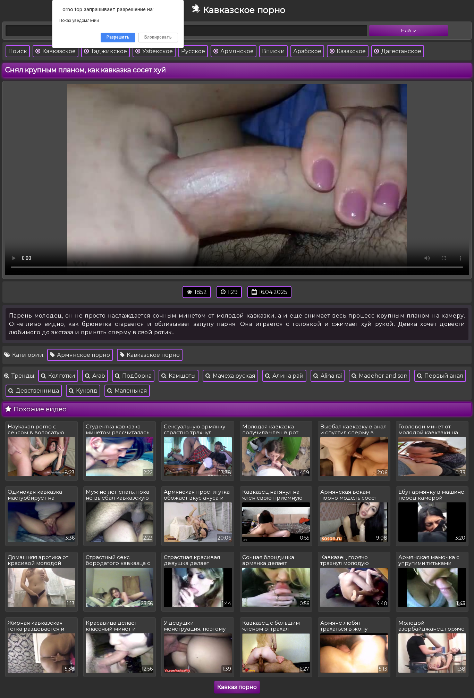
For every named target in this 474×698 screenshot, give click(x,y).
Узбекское (157, 51)
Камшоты (181, 375)
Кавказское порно (152, 355)
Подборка (136, 375)
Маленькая (130, 390)
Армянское (236, 51)
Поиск (17, 51)
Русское (193, 51)
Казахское (350, 51)
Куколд (86, 390)
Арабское (307, 51)
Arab (98, 375)
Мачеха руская (233, 375)
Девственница (36, 390)
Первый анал (443, 375)
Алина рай (287, 375)
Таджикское (108, 51)
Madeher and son (382, 375)
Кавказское (58, 51)
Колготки (61, 375)
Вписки (273, 51)
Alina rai (330, 375)
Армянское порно (83, 355)
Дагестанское (400, 51)
